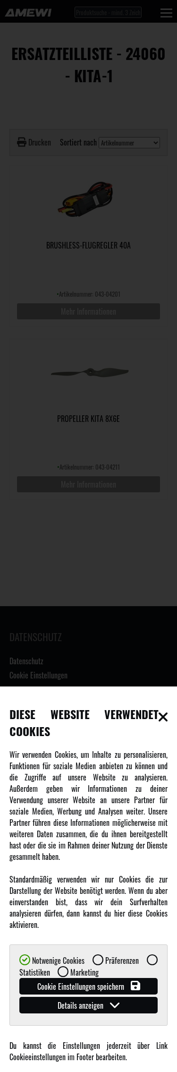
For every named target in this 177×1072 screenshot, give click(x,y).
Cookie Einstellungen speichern (81, 986)
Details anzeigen (81, 1005)
